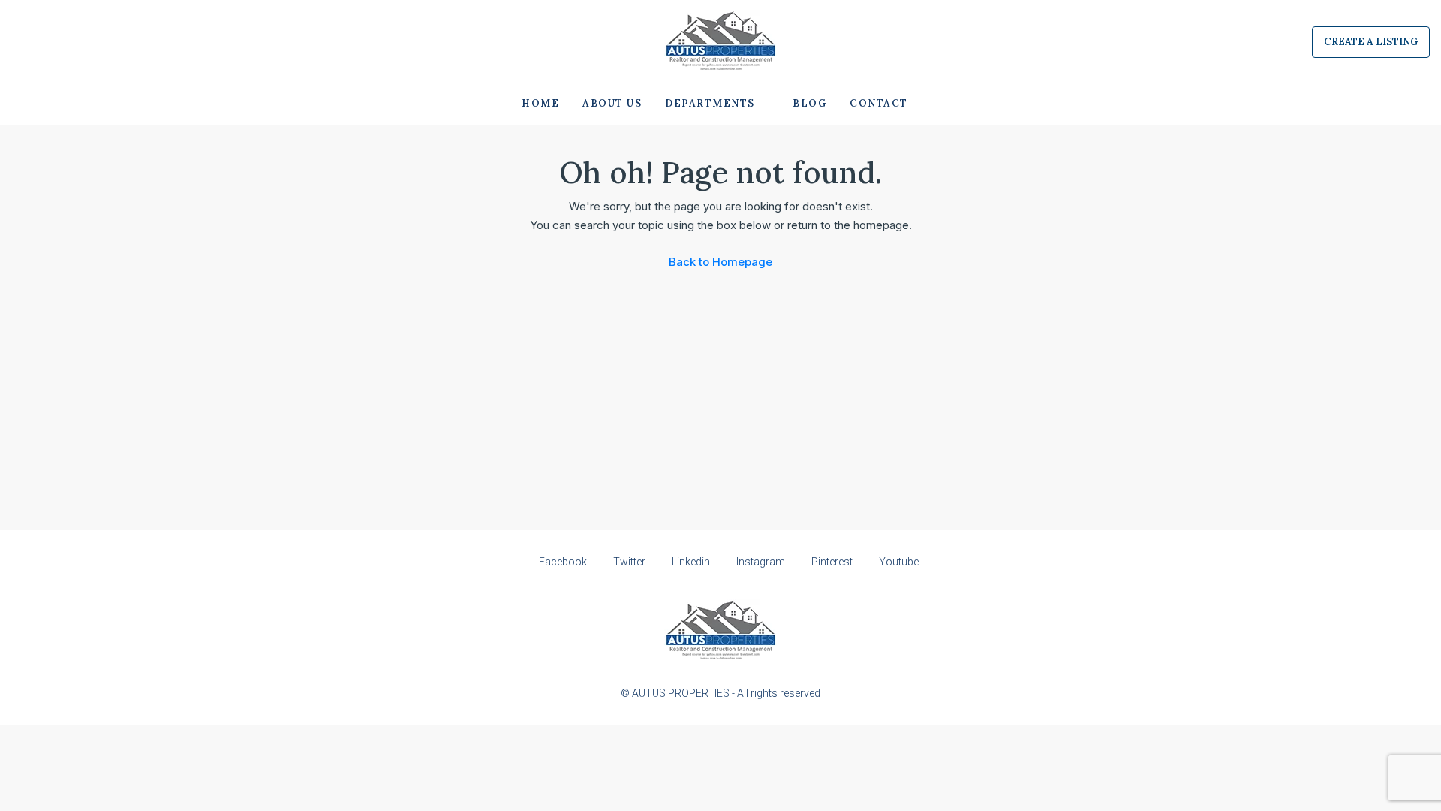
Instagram (760, 562)
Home (540, 103)
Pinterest (832, 562)
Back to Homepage (720, 262)
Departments (710, 103)
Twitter (629, 562)
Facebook (563, 562)
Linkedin (690, 562)
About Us (612, 103)
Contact (879, 103)
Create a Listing (1371, 41)
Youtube (898, 562)
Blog (809, 103)
